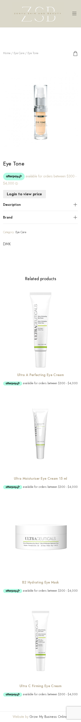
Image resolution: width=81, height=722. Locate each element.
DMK (7, 244)
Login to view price (24, 194)
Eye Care (19, 53)
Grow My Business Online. (48, 716)
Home (6, 53)
